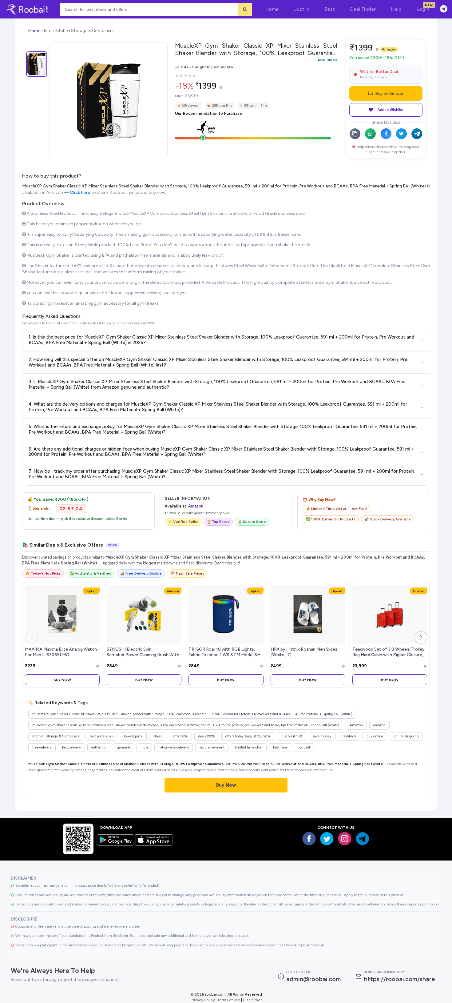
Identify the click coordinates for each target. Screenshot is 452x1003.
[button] (421, 637)
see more (327, 59)
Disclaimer (252, 999)
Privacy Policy (202, 999)
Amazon (389, 49)
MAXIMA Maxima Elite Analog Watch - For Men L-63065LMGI (62, 652)
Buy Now (62, 679)
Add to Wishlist (390, 110)
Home (34, 30)
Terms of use (228, 999)
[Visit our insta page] (344, 838)
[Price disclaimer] (221, 88)
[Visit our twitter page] (327, 838)
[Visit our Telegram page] (362, 838)
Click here (80, 192)
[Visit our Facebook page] (309, 838)
